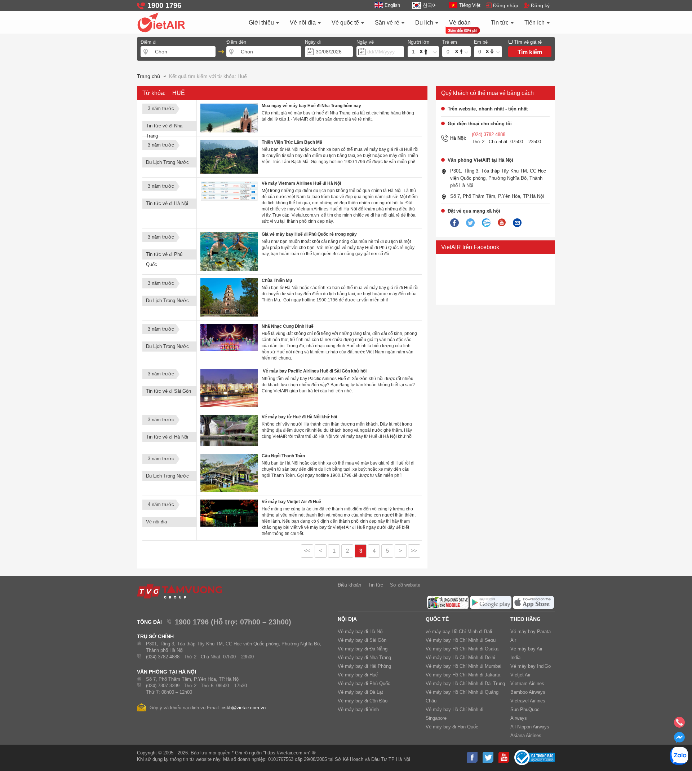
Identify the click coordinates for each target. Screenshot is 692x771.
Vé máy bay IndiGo (530, 666)
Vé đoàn (460, 22)
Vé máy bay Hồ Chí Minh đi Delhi (460, 657)
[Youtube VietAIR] (502, 222)
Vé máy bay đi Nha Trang (364, 657)
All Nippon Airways (529, 726)
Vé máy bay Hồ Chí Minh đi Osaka (462, 649)
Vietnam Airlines (527, 683)
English (392, 5)
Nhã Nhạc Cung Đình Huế (288, 326)
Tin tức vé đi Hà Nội (167, 203)
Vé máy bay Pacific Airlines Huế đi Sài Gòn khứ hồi (314, 371)
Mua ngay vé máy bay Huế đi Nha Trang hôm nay (311, 105)
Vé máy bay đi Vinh (358, 709)
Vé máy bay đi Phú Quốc (364, 683)
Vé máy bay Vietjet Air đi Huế (291, 501)
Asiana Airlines (525, 735)
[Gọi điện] (679, 724)
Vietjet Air (520, 675)
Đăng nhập (505, 5)
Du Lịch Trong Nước (167, 162)
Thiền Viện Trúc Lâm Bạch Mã (292, 142)
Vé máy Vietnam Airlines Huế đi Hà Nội (301, 183)
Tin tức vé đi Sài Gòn (168, 391)
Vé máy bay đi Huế (358, 675)
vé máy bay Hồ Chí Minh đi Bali (459, 631)
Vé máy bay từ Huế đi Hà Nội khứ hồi (299, 416)
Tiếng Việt (469, 5)
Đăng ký (540, 5)
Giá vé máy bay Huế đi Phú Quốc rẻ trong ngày (309, 234)
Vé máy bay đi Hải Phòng (364, 666)
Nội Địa (347, 619)
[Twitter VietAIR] (470, 223)
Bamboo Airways (527, 692)
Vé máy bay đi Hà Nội (360, 631)
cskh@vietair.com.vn (244, 707)
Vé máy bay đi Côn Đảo (362, 701)
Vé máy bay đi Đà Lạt (360, 692)
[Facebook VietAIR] (454, 223)
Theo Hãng (525, 619)
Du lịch (425, 22)
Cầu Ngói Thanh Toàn (283, 455)
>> (414, 551)
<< (307, 551)
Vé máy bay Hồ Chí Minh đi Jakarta (463, 675)
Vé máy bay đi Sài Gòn (362, 640)
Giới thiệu (262, 22)
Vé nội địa (303, 22)
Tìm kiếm (530, 52)
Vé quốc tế (346, 22)
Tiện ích (535, 22)
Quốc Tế (437, 619)
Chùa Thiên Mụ (277, 280)
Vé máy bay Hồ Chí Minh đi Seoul (461, 640)
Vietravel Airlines (527, 701)
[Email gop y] (517, 223)
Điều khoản (349, 585)
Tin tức (500, 22)
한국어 (429, 5)
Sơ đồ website (405, 585)
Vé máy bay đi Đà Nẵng (362, 649)
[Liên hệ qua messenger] (679, 739)
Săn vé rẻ (388, 22)
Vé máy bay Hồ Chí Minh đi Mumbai (463, 666)
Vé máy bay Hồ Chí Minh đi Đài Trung (465, 683)
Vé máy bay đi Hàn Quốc (452, 726)
